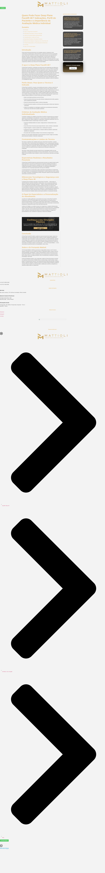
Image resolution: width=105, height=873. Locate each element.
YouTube (2, 316)
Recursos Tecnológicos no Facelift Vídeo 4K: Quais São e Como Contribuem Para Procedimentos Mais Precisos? (72, 51)
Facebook (2, 311)
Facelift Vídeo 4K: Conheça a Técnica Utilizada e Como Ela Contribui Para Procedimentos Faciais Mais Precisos (72, 18)
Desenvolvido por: (52, 329)
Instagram (2, 314)
